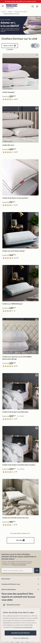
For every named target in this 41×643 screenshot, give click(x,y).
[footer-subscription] (36, 570)
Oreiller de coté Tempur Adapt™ (13, 251)
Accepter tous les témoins (20, 633)
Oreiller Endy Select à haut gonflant (15, 198)
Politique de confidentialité (19, 564)
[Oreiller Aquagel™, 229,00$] (20, 71)
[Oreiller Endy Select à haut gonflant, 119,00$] (20, 177)
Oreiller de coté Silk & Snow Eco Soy (15, 518)
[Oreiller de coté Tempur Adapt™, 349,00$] (20, 230)
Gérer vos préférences (21, 638)
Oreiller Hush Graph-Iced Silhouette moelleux (18, 465)
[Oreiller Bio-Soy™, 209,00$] (20, 124)
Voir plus (19, 540)
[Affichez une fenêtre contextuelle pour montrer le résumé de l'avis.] (17, 99)
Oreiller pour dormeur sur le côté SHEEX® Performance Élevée (17, 358)
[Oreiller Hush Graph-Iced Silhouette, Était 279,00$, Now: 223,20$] (20, 391)
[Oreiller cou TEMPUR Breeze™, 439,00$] (20, 283)
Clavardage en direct (13, 604)
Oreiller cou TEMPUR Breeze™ (12, 304)
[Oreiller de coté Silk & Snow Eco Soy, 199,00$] (20, 497)
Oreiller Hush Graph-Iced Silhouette (15, 412)
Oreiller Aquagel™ (8, 92)
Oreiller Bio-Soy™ (8, 145)
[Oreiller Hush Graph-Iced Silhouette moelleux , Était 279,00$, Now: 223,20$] (20, 444)
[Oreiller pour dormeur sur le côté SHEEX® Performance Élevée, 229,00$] (20, 336)
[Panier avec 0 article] (37, 6)
